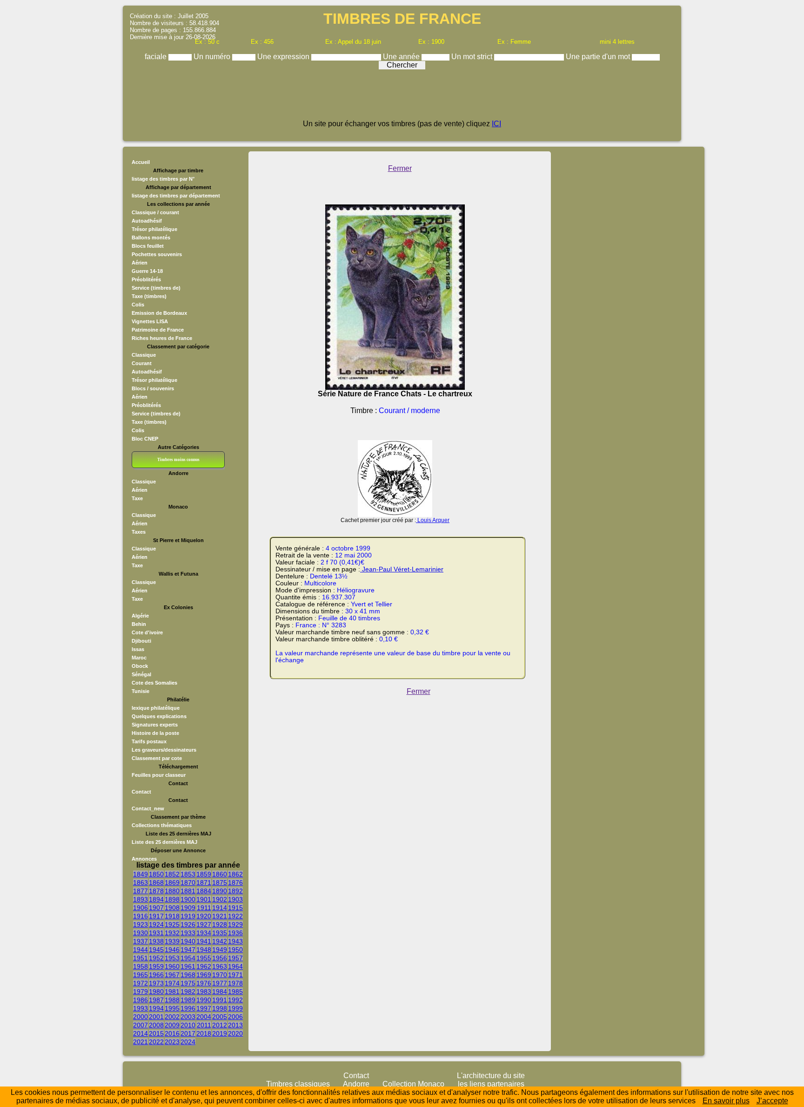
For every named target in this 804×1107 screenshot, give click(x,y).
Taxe (137, 498)
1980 (156, 991)
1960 (172, 966)
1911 (204, 907)
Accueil (141, 162)
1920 (203, 916)
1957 (235, 958)
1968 (188, 974)
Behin (139, 624)
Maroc (139, 657)
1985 (235, 991)
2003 (188, 1016)
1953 (172, 958)
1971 (235, 974)
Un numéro (213, 57)
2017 (188, 1033)
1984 (219, 991)
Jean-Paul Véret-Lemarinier (401, 569)
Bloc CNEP (145, 438)
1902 (219, 899)
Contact (141, 792)
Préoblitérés (146, 279)
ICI (496, 124)
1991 (219, 1000)
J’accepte (772, 1101)
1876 (235, 882)
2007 (140, 1025)
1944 (140, 949)
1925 (172, 924)
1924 (156, 924)
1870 (188, 882)
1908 (172, 907)
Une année (402, 57)
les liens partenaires (491, 1084)
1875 (219, 882)
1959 (156, 966)
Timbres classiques (298, 1084)
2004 (203, 1016)
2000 (140, 1016)
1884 (203, 891)
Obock (140, 666)
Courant (142, 363)
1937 (140, 941)
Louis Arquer (432, 520)
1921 (219, 916)
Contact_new (148, 808)
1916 (140, 916)
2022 (156, 1042)
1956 (219, 958)
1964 (235, 966)
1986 (140, 1000)
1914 (219, 907)
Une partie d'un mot (599, 57)
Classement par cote (157, 758)
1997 (203, 1008)
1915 (235, 907)
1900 (188, 899)
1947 (188, 949)
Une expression (284, 57)
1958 (140, 966)
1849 (140, 874)
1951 (140, 958)
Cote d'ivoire (147, 632)
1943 (235, 941)
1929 (235, 924)
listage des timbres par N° (163, 179)
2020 (235, 1033)
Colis (138, 304)
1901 (203, 899)
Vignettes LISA (150, 321)
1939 (172, 941)
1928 (219, 924)
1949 (219, 949)
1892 (235, 891)
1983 (203, 991)
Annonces (144, 859)
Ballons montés (151, 237)
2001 (156, 1016)
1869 (172, 882)
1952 (156, 958)
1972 (140, 983)
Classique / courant (155, 212)
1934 (203, 933)
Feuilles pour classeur (159, 775)
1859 (203, 874)
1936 (235, 933)
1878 (156, 891)
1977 (219, 983)
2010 (188, 1025)
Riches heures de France (162, 338)
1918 (172, 916)
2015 (156, 1033)
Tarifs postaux (149, 741)
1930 (140, 933)
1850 (156, 874)
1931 (156, 933)
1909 (188, 907)
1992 (235, 1000)
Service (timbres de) (156, 288)
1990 (203, 1000)
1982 (188, 991)
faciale (156, 57)
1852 (172, 874)
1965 (140, 974)
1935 (219, 933)
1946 (172, 949)
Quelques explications (159, 716)
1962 (203, 966)
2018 (203, 1033)
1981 (172, 991)
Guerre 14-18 (147, 271)
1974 (172, 983)
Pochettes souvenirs (157, 254)
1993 (140, 1008)
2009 (172, 1025)
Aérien (139, 262)
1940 (188, 941)
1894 (156, 899)
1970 (219, 974)
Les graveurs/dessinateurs (164, 750)
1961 (188, 966)
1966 (156, 974)
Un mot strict (472, 57)
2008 (156, 1025)
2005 (219, 1016)
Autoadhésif (147, 221)
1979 (140, 991)
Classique (144, 355)
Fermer (400, 168)
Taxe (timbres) (149, 296)
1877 (140, 891)
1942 (219, 941)
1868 (156, 882)
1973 (156, 983)
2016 (172, 1033)
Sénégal (141, 674)
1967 (172, 974)
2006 (235, 1016)
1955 (203, 958)
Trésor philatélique (154, 229)
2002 (172, 1016)
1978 (235, 983)
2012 (219, 1025)
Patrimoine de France (158, 330)
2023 (172, 1042)
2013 (235, 1025)
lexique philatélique (156, 708)
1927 (203, 924)
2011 (204, 1025)
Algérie (140, 615)
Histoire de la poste (155, 733)
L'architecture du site (491, 1076)
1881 (188, 891)
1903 (235, 899)
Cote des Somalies (154, 683)
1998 (219, 1008)
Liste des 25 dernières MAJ (164, 842)
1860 (219, 874)
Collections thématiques (162, 825)
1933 (188, 933)
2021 (140, 1042)
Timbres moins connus (178, 459)
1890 (219, 891)
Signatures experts (155, 724)
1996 (188, 1008)
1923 (140, 924)
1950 (235, 949)
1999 (235, 1008)
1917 (156, 916)
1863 (140, 882)
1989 (188, 1000)
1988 (172, 1000)
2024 (188, 1042)
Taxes (139, 532)
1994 (156, 1008)
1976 (203, 983)
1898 (172, 899)
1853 (188, 874)
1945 (156, 949)
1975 (188, 983)
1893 (140, 899)
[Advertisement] (402, 99)
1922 (235, 916)
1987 (156, 1000)
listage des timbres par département (176, 195)
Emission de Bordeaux (159, 313)
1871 (203, 882)
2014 (140, 1033)
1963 (219, 966)
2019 (219, 1033)
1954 (188, 958)
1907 (156, 907)
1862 (235, 874)
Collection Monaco (413, 1084)
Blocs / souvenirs (153, 388)
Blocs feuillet (148, 246)
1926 (188, 924)
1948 (203, 949)
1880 (172, 891)
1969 (203, 974)
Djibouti (141, 641)
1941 (203, 941)
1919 (188, 916)
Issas (138, 649)
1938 (156, 941)
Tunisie (140, 691)
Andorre (356, 1084)
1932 (172, 933)
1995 (172, 1008)
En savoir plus (726, 1101)
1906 (140, 907)
